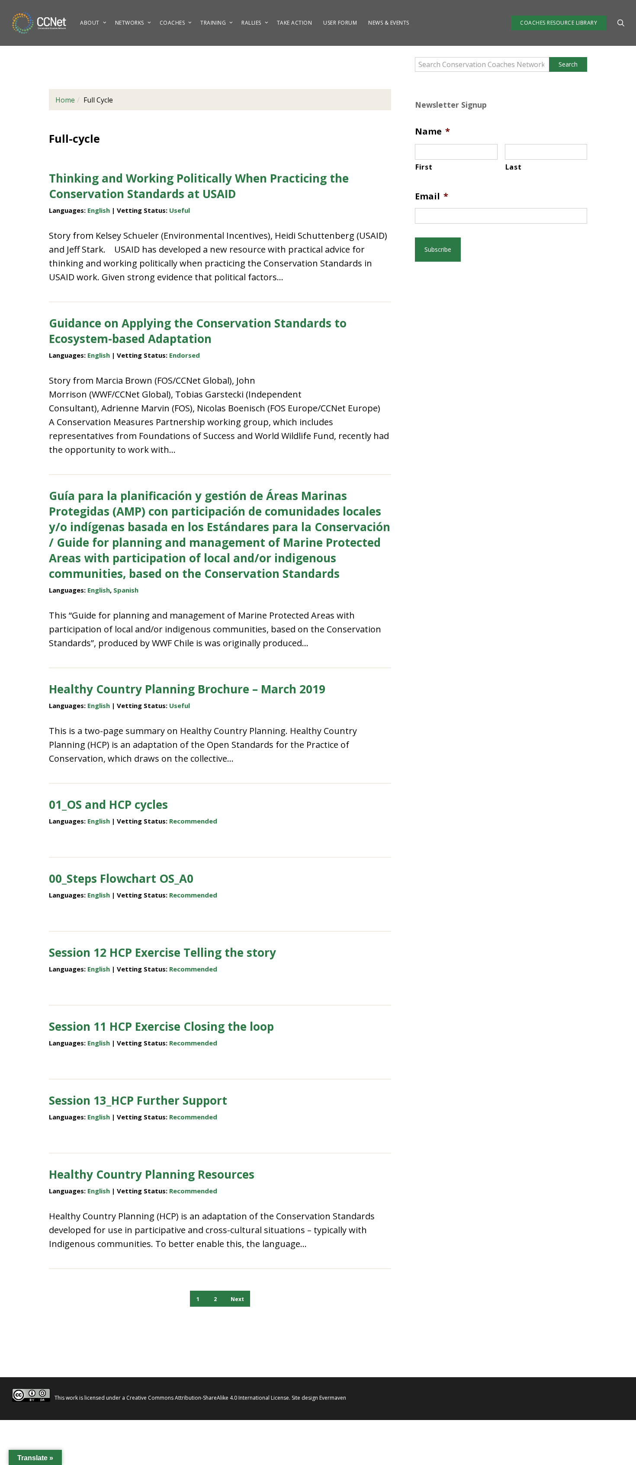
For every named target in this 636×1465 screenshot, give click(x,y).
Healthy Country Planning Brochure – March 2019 (187, 689)
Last (513, 167)
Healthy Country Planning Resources (151, 1174)
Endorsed (184, 355)
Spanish (125, 590)
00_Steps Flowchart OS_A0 (121, 878)
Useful (179, 210)
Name (432, 131)
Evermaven (332, 1397)
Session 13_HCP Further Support (138, 1100)
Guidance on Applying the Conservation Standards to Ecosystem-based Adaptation (198, 330)
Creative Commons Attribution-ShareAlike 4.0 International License (207, 1397)
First (423, 167)
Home (65, 100)
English (98, 210)
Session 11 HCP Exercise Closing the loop (161, 1026)
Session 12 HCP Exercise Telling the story (162, 952)
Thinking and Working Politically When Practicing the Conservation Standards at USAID (199, 186)
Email (431, 196)
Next (237, 1299)
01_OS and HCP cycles (108, 804)
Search (568, 64)
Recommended (193, 821)
